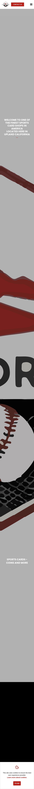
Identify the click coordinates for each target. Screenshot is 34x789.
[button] (17, 4)
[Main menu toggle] (31, 4)
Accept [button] (17, 783)
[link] (6, 4)
